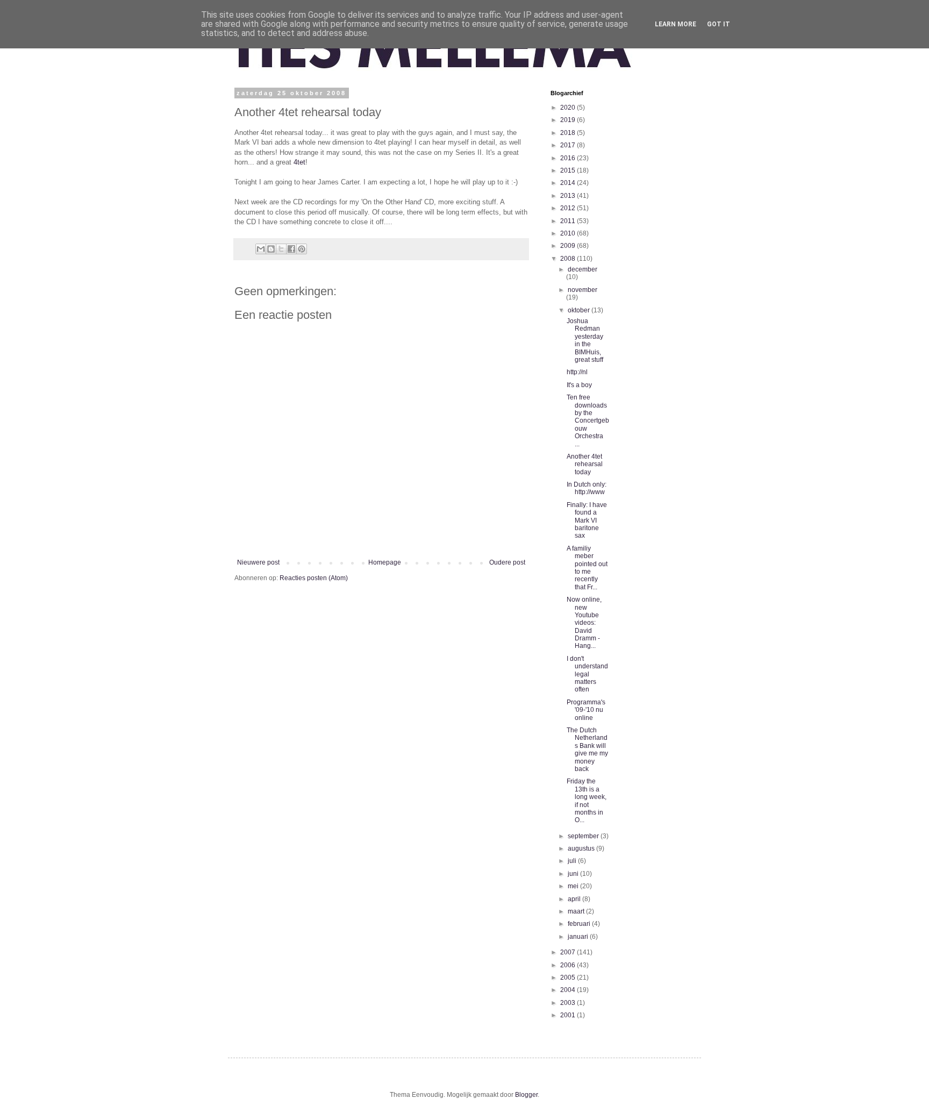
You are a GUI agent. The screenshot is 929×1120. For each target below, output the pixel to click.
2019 (568, 120)
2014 (568, 183)
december (582, 269)
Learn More (675, 24)
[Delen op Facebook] (291, 249)
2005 (568, 977)
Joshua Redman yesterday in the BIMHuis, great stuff (585, 340)
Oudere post (507, 562)
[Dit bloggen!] (271, 249)
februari (580, 924)
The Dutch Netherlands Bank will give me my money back (587, 749)
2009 (568, 245)
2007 (568, 952)
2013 (568, 195)
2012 (568, 208)
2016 (568, 158)
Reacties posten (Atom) (314, 578)
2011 (568, 221)
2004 (568, 990)
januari (579, 936)
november (582, 290)
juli (573, 861)
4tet (299, 162)
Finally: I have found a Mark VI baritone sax (587, 520)
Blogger (526, 1094)
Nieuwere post (258, 562)
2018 (568, 133)
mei (574, 886)
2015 (568, 170)
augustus (582, 848)
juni (574, 874)
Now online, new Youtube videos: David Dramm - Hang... (584, 623)
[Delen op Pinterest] (301, 249)
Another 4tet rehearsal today (585, 464)
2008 (568, 258)
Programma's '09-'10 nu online (586, 710)
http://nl (577, 372)
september (584, 836)
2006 (568, 965)
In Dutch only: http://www (586, 488)
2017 (568, 145)
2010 (568, 233)
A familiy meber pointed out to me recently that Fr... (587, 568)
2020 (568, 107)
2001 (568, 1015)
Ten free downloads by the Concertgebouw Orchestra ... (588, 420)
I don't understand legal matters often (587, 674)
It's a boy (579, 385)
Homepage (384, 562)
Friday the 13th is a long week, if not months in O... (586, 800)
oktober (579, 310)
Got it (718, 24)
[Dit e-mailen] (260, 249)
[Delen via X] (281, 249)
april (575, 899)
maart (577, 911)
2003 (568, 1003)
